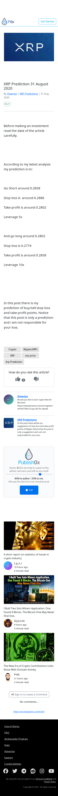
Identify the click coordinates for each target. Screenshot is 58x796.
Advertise (9, 751)
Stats (7, 745)
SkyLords (19, 621)
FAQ (6, 732)
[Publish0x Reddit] (33, 771)
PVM (16, 674)
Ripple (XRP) (30, 349)
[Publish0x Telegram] (24, 771)
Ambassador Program (16, 738)
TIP (30, 490)
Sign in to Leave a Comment (30, 694)
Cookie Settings (12, 763)
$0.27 (7, 103)
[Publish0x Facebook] (6, 771)
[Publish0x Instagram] (42, 771)
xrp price (30, 355)
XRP (12, 355)
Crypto (12, 349)
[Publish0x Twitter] (15, 771)
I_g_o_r (18, 563)
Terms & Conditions (44, 779)
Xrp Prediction (14, 362)
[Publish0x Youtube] (51, 771)
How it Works (11, 726)
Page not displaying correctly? (29, 711)
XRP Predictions (29, 93)
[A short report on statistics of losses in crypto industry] (29, 535)
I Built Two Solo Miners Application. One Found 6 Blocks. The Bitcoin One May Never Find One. (29, 612)
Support (8, 757)
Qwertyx (12, 93)
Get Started (47, 21)
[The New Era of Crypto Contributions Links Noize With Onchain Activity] (29, 647)
